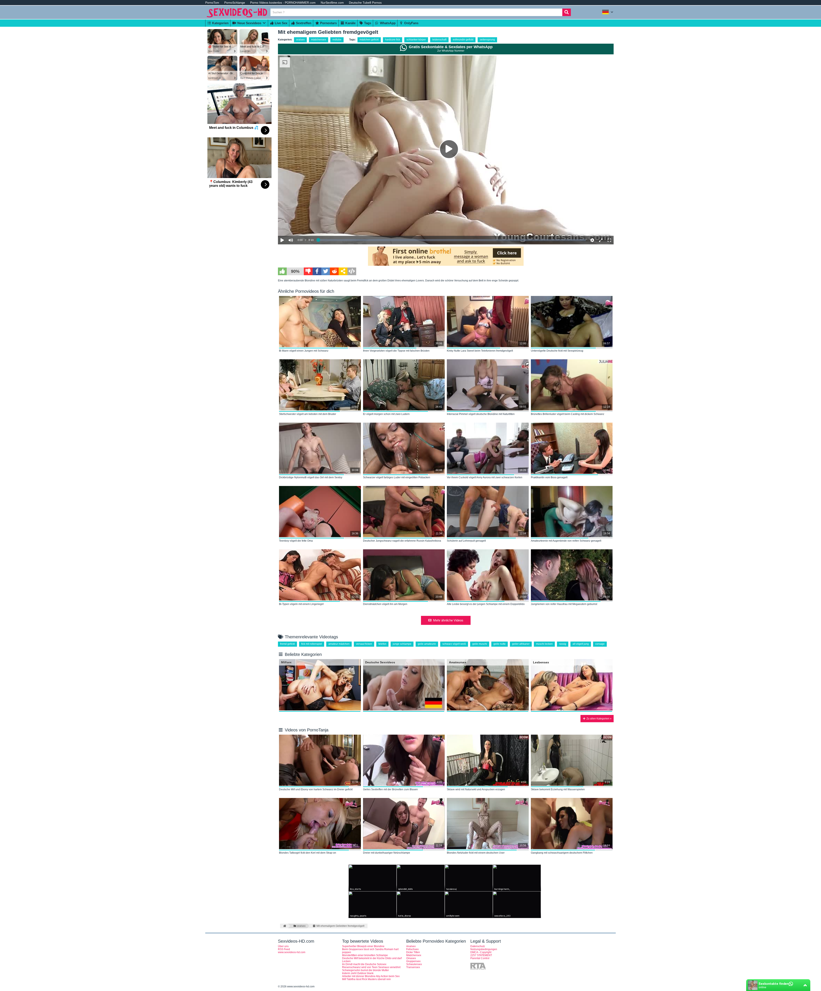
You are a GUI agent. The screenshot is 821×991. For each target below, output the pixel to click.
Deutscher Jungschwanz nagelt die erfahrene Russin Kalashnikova (402, 540)
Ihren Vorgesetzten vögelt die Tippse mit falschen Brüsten (396, 350)
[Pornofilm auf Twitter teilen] (325, 271)
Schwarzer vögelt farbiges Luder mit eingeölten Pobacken (396, 477)
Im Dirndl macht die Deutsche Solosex (364, 964)
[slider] (452, 240)
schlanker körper (416, 39)
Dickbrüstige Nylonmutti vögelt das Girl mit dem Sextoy (310, 477)
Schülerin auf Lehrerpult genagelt (466, 540)
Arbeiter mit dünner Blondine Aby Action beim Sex (371, 976)
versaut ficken (364, 643)
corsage (600, 643)
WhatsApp (387, 23)
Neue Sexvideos (248, 23)
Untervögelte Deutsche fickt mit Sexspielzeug (557, 350)
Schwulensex (414, 964)
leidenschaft (439, 39)
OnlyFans (410, 23)
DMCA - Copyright (480, 952)
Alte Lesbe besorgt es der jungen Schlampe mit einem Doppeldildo (486, 604)
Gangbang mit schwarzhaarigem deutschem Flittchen (562, 852)
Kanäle (350, 23)
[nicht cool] (308, 271)
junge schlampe (402, 643)
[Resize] (601, 240)
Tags (367, 23)
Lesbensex (541, 662)
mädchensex (318, 39)
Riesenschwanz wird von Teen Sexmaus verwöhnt (371, 967)
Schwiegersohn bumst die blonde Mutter (365, 970)
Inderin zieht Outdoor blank (358, 973)
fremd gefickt (287, 643)
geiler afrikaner (521, 643)
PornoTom (212, 2)
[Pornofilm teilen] (343, 271)
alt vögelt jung (581, 643)
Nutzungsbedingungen (483, 949)
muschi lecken (544, 643)
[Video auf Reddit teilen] (334, 271)
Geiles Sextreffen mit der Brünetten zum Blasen (390, 789)
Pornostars (328, 23)
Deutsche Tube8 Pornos (365, 2)
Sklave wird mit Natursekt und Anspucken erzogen (476, 789)
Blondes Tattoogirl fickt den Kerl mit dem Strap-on (307, 852)
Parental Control (479, 958)
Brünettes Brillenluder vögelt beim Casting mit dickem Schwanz (567, 414)
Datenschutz (477, 946)
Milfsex (286, 662)
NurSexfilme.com (332, 2)
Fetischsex (412, 949)
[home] (284, 926)
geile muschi (479, 643)
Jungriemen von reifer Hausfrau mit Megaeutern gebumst (564, 604)
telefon (382, 643)
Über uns (283, 946)
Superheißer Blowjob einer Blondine (363, 946)
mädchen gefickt (369, 39)
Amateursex (457, 662)
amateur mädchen (339, 643)
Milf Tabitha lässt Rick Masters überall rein (366, 979)
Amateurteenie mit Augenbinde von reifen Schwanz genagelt (566, 540)
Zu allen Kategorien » (598, 718)
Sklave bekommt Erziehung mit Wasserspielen (558, 789)
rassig (562, 643)
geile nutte (499, 643)
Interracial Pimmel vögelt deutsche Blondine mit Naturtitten (481, 414)
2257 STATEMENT (481, 955)
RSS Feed (284, 949)
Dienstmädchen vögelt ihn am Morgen (385, 604)
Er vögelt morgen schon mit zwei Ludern (386, 414)
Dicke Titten (413, 952)
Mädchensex (413, 955)
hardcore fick (392, 39)
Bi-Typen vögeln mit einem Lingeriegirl (301, 604)
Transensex (413, 967)
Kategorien (220, 23)
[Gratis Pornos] (237, 17)
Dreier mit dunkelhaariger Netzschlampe (386, 852)
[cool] (282, 271)
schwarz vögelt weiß (454, 643)
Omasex (411, 958)
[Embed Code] (351, 271)
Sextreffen (303, 23)
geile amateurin (427, 643)
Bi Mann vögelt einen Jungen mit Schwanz (303, 350)
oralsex (300, 39)
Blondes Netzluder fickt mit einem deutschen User (476, 852)
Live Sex (280, 23)
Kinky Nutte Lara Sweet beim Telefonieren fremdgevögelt (480, 350)
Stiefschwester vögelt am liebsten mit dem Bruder (307, 414)
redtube (336, 39)
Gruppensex (413, 961)
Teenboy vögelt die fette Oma (296, 540)
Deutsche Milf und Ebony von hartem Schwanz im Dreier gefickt (316, 789)
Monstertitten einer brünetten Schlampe (365, 955)
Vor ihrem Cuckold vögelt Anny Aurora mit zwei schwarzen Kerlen (484, 477)
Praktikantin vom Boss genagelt (549, 477)
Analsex (411, 946)
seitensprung (487, 39)
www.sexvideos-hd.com (291, 952)
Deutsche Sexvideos (380, 662)
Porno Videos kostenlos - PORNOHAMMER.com (283, 2)
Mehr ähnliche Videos (448, 620)
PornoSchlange (234, 2)
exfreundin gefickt (463, 39)
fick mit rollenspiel (311, 643)
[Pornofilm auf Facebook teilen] (317, 271)
